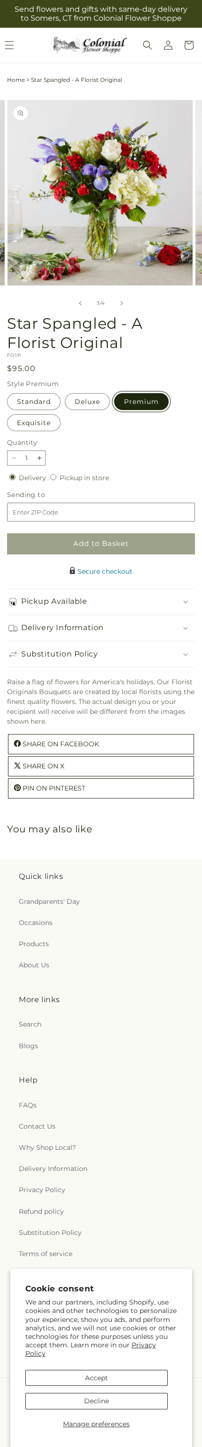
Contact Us (37, 1126)
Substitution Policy (50, 1232)
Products (34, 944)
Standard (34, 401)
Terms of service (45, 1253)
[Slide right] (121, 303)
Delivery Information (53, 1168)
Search (30, 1024)
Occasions (36, 922)
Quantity (22, 442)
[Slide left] (80, 303)
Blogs (28, 1046)
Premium (141, 401)
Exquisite (34, 423)
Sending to (40, 495)
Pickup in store (84, 478)
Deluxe (87, 401)
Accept (96, 1378)
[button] (147, 45)
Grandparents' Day (49, 901)
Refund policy (41, 1211)
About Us (34, 965)
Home (16, 79)
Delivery (33, 478)
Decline (96, 1401)
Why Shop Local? (47, 1147)
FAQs (28, 1105)
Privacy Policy (42, 1190)
